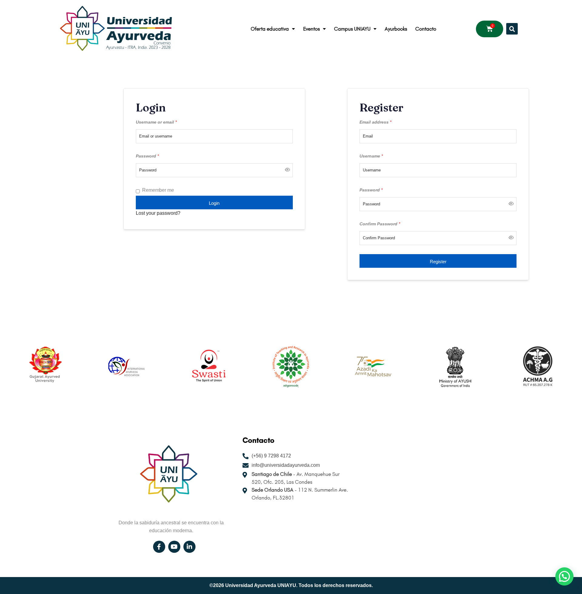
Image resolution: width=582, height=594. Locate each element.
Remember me (158, 190)
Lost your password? (158, 213)
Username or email (156, 122)
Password (147, 156)
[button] (512, 29)
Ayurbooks (396, 29)
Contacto (425, 29)
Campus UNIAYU (352, 29)
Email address (375, 122)
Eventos (311, 29)
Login (214, 203)
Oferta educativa (270, 29)
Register (438, 261)
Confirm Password (380, 224)
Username (371, 156)
